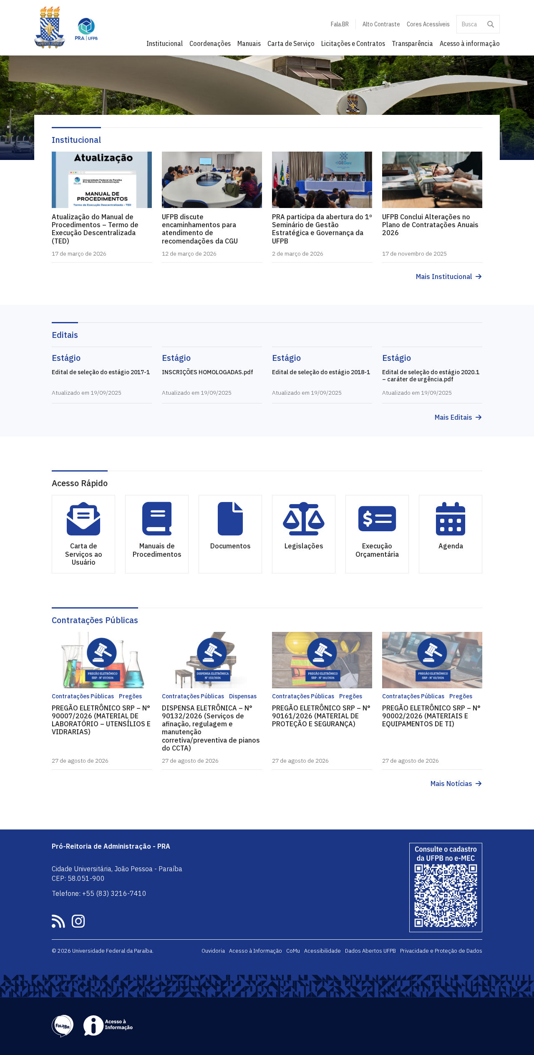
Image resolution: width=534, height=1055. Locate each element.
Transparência (412, 43)
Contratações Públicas (95, 620)
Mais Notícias (451, 784)
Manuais (249, 43)
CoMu (293, 950)
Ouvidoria (213, 950)
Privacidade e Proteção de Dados (441, 950)
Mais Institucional (444, 277)
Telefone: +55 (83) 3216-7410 (99, 893)
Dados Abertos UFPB (370, 950)
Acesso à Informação (255, 950)
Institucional (164, 43)
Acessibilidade (322, 950)
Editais (65, 334)
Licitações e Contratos (353, 43)
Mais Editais (453, 417)
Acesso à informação (470, 43)
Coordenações (210, 43)
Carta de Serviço (291, 43)
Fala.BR (340, 24)
